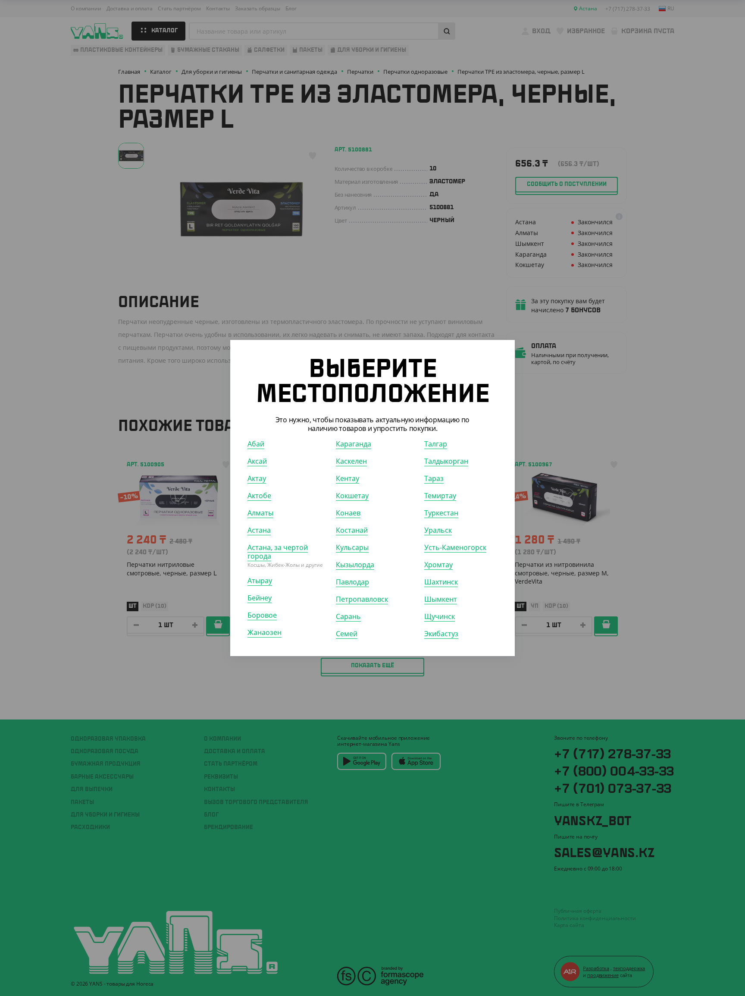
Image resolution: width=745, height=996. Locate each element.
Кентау (347, 478)
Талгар (435, 444)
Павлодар (352, 582)
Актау (256, 478)
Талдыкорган (446, 461)
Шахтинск (441, 582)
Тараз (434, 478)
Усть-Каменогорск (455, 547)
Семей (346, 633)
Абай (255, 444)
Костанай (352, 530)
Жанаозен (264, 632)
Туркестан (441, 513)
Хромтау (438, 564)
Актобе (259, 495)
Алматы (260, 513)
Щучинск (439, 616)
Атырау (259, 580)
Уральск (438, 530)
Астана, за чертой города (277, 552)
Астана (259, 530)
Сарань (348, 616)
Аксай (257, 461)
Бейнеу (259, 598)
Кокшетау (352, 495)
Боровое (262, 615)
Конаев (348, 513)
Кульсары (352, 547)
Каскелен (351, 461)
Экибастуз (441, 633)
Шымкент (440, 599)
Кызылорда (355, 564)
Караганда (353, 444)
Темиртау (440, 495)
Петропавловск (362, 599)
